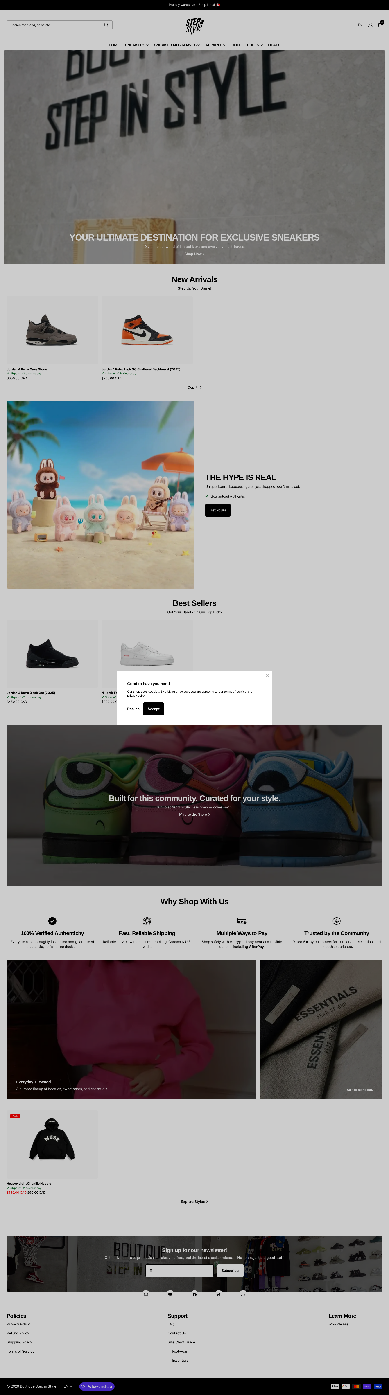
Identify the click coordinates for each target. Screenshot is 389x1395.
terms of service (235, 691)
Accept (153, 708)
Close (267, 675)
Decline (133, 708)
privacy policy (136, 695)
